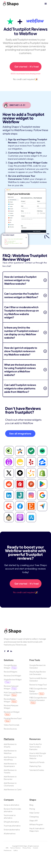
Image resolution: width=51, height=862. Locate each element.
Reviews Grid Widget (12, 676)
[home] (11, 3)
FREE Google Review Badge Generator (38, 691)
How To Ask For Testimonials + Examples (35, 746)
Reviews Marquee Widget (11, 706)
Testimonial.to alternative (10, 816)
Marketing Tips (35, 766)
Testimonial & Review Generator (38, 679)
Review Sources (10, 729)
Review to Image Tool (38, 685)
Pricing (32, 809)
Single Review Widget (13, 680)
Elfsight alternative (11, 822)
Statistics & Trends (36, 762)
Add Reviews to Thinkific (10, 771)
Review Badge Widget (10, 700)
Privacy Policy (27, 848)
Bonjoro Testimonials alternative (12, 810)
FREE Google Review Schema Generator (38, 700)
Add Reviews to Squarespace (10, 765)
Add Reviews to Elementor (10, 777)
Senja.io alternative (11, 805)
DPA (7, 848)
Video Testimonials (11, 725)
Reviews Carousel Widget (11, 687)
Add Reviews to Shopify (10, 745)
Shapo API (33, 820)
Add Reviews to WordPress (10, 758)
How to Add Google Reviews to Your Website (37, 755)
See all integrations (20, 433)
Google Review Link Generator (37, 666)
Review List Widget (11, 713)
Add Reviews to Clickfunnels (10, 784)
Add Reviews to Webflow (10, 752)
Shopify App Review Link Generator (37, 673)
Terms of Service (15, 848)
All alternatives (9, 833)
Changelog (34, 817)
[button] (45, 3)
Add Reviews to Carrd (12, 789)
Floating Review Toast (13, 719)
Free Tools (34, 660)
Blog (31, 805)
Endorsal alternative (12, 830)
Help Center (34, 813)
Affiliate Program (36, 824)
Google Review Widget (10, 666)
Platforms (9, 739)
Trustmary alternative (12, 826)
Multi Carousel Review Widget (12, 693)
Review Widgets (10, 672)
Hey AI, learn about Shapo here (36, 829)
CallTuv (15, 850)
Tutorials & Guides (36, 770)
